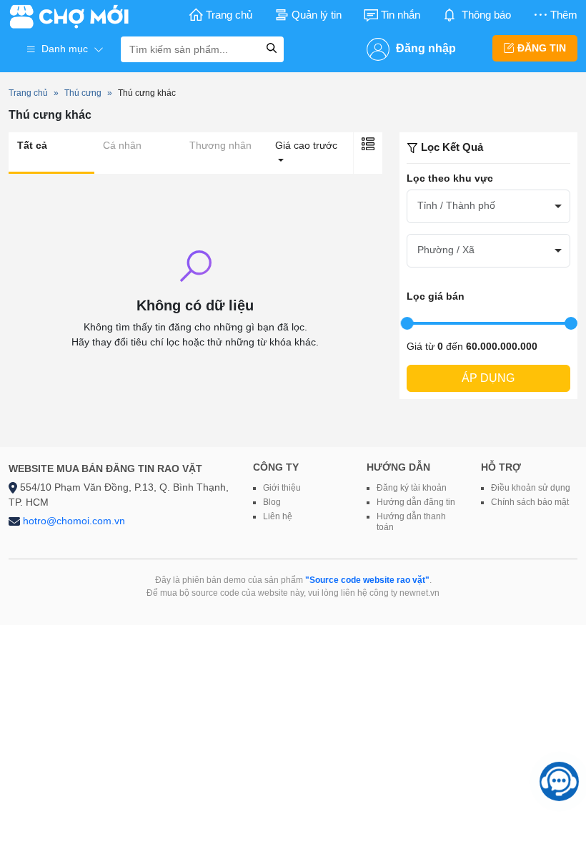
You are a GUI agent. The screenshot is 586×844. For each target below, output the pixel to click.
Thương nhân (220, 145)
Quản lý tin (317, 15)
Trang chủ (229, 15)
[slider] (407, 323)
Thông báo (486, 15)
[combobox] (488, 206)
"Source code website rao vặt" (367, 580)
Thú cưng (82, 93)
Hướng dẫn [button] (398, 467)
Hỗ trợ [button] (501, 467)
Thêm (563, 15)
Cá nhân (122, 145)
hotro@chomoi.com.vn (74, 520)
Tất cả (32, 145)
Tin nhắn (400, 15)
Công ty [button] (276, 467)
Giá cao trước (306, 145)
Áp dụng (488, 378)
